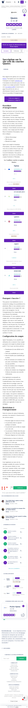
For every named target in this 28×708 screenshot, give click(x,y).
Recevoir (14, 364)
